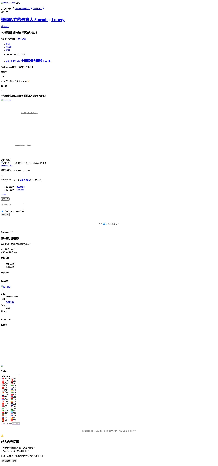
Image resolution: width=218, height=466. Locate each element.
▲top (3, 194)
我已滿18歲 (6, 461)
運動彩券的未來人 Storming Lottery (33, 19)
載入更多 (5, 199)
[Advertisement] (30, 127)
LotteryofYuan (7, 165)
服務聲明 (133, 431)
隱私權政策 (123, 431)
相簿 (8, 44)
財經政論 (22, 39)
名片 (8, 50)
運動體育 (21, 187)
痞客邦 (23, 180)
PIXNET (90, 431)
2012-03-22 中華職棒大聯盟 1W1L (28, 60)
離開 (14, 461)
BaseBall (20, 190)
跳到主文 (5, 26)
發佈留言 (5, 214)
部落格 (9, 47)
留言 (28, 180)
